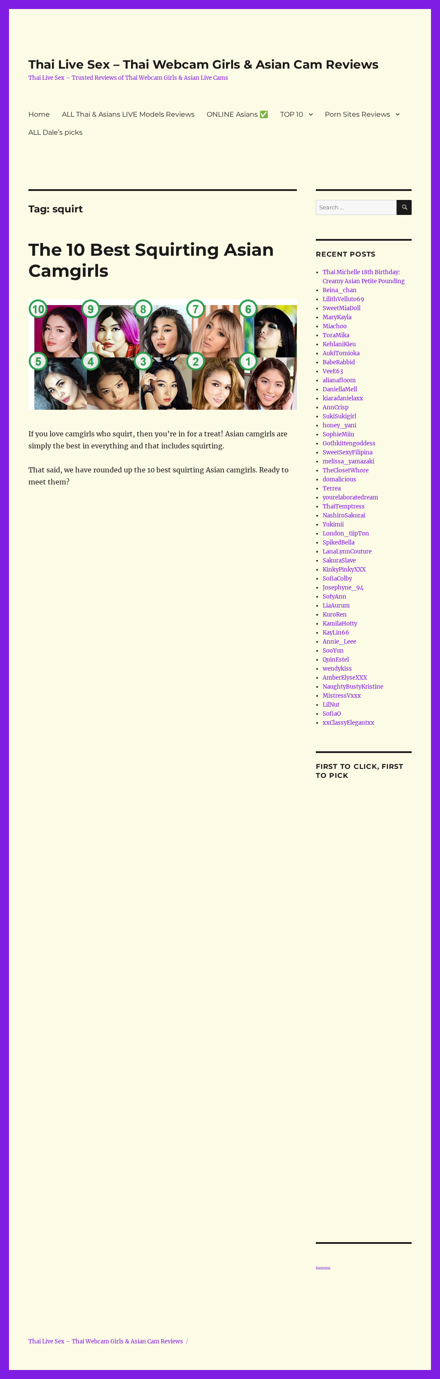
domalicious (339, 479)
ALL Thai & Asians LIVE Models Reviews (128, 114)
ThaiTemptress (344, 506)
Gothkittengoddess (349, 443)
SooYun (333, 650)
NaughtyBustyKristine (353, 686)
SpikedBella (338, 542)
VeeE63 (333, 371)
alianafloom (339, 380)
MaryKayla (337, 317)
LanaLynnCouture (347, 551)
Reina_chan (340, 290)
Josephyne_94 (343, 587)
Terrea (332, 488)
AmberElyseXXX (345, 677)
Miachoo (335, 326)
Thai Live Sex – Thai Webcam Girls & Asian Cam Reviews (203, 64)
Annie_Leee (339, 641)
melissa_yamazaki (348, 461)
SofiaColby (337, 578)
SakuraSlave (339, 560)
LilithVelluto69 (343, 299)
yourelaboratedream (350, 497)
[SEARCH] (404, 207)
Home (39, 114)
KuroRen (335, 614)
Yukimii (333, 524)
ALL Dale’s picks (55, 132)
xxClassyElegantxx (348, 722)
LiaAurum (336, 605)
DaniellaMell (340, 389)
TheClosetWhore (346, 470)
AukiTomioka (341, 353)
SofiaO (332, 713)
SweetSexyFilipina (348, 452)
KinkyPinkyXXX (344, 569)
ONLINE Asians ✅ (237, 114)
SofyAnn (334, 596)
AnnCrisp (335, 407)
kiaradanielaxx (343, 398)
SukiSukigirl (339, 416)
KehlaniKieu (339, 344)
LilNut (331, 704)
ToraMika (336, 335)
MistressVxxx (342, 695)
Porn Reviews (323, 1267)
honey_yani (339, 425)
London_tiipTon (346, 533)
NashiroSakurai (344, 515)
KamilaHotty (340, 623)
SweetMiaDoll (342, 308)
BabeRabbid (339, 362)
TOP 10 (291, 114)
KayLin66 (336, 632)
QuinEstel (336, 659)
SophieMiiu (338, 434)
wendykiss (337, 668)
